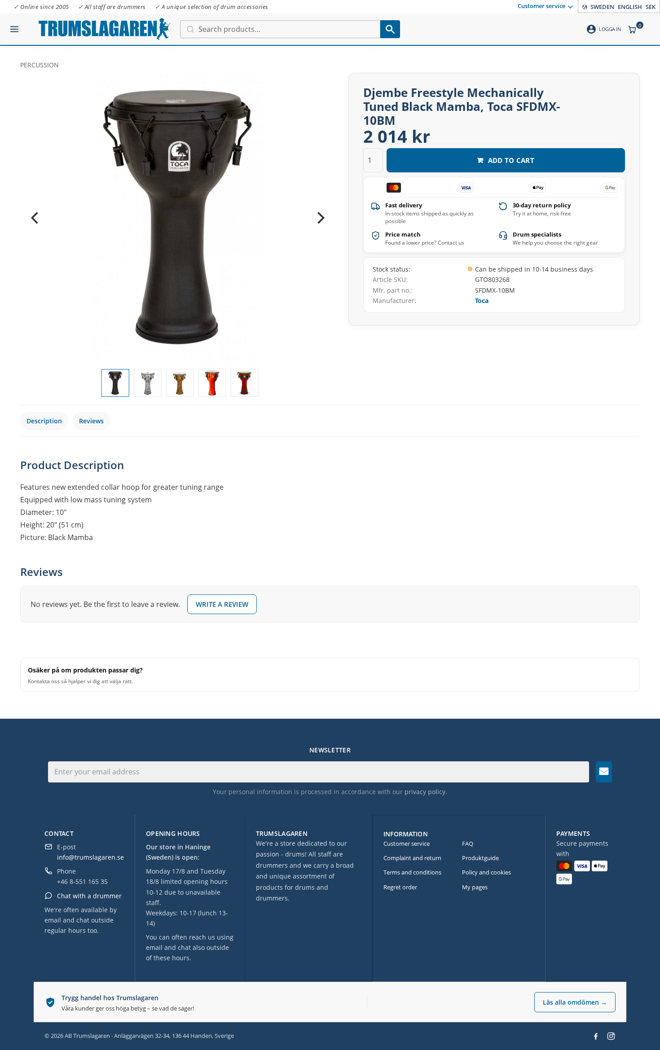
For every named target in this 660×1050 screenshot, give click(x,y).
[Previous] (35, 218)
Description (44, 421)
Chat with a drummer (89, 896)
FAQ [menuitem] (467, 843)
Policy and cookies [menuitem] (486, 872)
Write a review (222, 604)
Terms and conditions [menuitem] (412, 872)
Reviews (91, 421)
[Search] (390, 29)
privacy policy (425, 791)
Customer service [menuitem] (541, 6)
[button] (14, 25)
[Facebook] (595, 1036)
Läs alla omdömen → (575, 1002)
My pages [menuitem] (475, 887)
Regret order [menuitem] (400, 887)
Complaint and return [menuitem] (412, 858)
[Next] (319, 218)
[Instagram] (611, 1036)
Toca (481, 300)
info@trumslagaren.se (90, 857)
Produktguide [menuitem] (480, 858)
